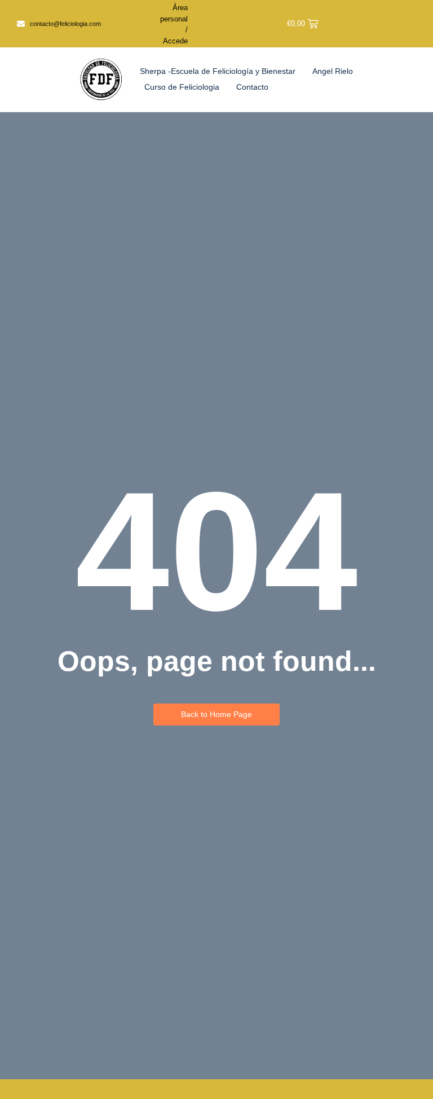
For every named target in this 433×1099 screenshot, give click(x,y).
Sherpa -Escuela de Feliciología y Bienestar (217, 71)
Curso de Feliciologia (181, 86)
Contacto (252, 86)
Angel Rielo (332, 71)
